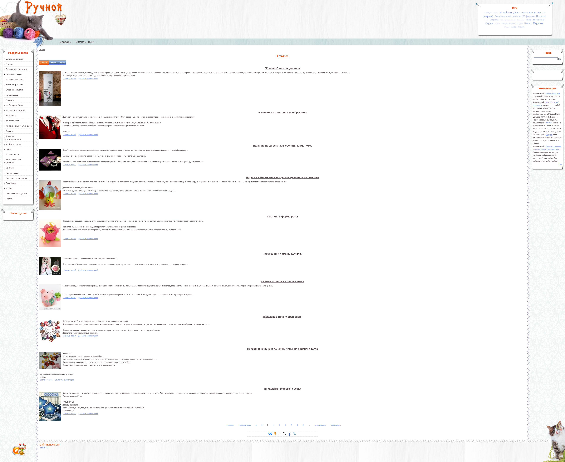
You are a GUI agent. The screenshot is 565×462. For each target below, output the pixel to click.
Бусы (486, 20)
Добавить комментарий (88, 79)
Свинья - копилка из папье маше (282, 281)
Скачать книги (84, 41)
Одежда (488, 12)
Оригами (10, 168)
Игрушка (538, 23)
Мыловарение (12, 154)
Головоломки (12, 95)
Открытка (494, 19)
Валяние (10, 64)
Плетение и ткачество (16, 178)
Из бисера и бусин (15, 105)
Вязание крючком (14, 84)
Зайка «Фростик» (553, 93)
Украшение (538, 19)
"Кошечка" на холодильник (282, 68)
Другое (9, 198)
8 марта (521, 26)
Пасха (513, 26)
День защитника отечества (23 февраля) (515, 16)
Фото (62, 62)
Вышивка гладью (14, 74)
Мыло (506, 26)
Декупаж (10, 100)
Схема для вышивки (507, 20)
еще (560, 164)
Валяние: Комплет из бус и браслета (282, 112)
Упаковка (520, 19)
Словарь (65, 41)
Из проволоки (12, 120)
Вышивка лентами (14, 79)
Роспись (10, 188)
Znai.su (44, 447)
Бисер (528, 19)
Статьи (44, 62)
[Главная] (43, 8)
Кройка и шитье (13, 144)
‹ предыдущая (245, 425)
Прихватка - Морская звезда (282, 388)
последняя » (336, 425)
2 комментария (69, 298)
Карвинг (9, 131)
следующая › (320, 425)
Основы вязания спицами (512, 23)
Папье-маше (12, 173)
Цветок (528, 23)
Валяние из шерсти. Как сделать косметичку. (282, 145)
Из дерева (11, 115)
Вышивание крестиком (17, 69)
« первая (230, 425)
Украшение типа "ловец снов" (282, 316)
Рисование (11, 183)
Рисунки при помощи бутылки (282, 253)
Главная (42, 50)
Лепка (8, 149)
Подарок (541, 16)
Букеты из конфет (14, 59)
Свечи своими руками (16, 193)
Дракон (497, 23)
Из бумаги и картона (15, 110)
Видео (53, 62)
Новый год (506, 12)
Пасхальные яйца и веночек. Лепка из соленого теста (282, 349)
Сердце (489, 23)
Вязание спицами (14, 90)
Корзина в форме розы (282, 216)
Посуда (495, 13)
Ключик (549, 123)
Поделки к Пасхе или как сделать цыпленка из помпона (282, 177)
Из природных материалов (19, 126)
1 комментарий (69, 79)
